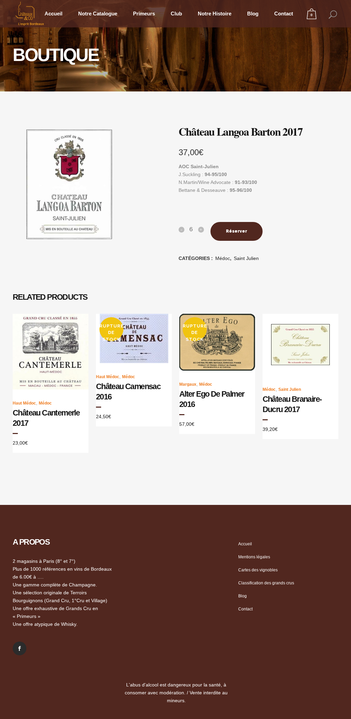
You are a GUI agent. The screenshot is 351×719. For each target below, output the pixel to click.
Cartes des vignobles (258, 570)
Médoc (222, 258)
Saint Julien (246, 258)
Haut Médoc (24, 403)
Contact (245, 609)
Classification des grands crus (266, 583)
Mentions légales (254, 557)
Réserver (236, 231)
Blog (242, 596)
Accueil (245, 544)
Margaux (187, 384)
